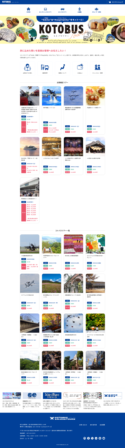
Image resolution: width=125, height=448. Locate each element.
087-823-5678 (31, 433)
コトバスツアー (62, 12)
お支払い (80, 73)
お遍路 (79, 12)
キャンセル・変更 (97, 73)
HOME (28, 12)
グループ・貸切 (96, 12)
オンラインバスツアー (45, 12)
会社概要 (102, 425)
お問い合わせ (83, 425)
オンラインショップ (117, 2)
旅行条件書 (93, 425)
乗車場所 (45, 73)
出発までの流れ (27, 73)
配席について (62, 73)
